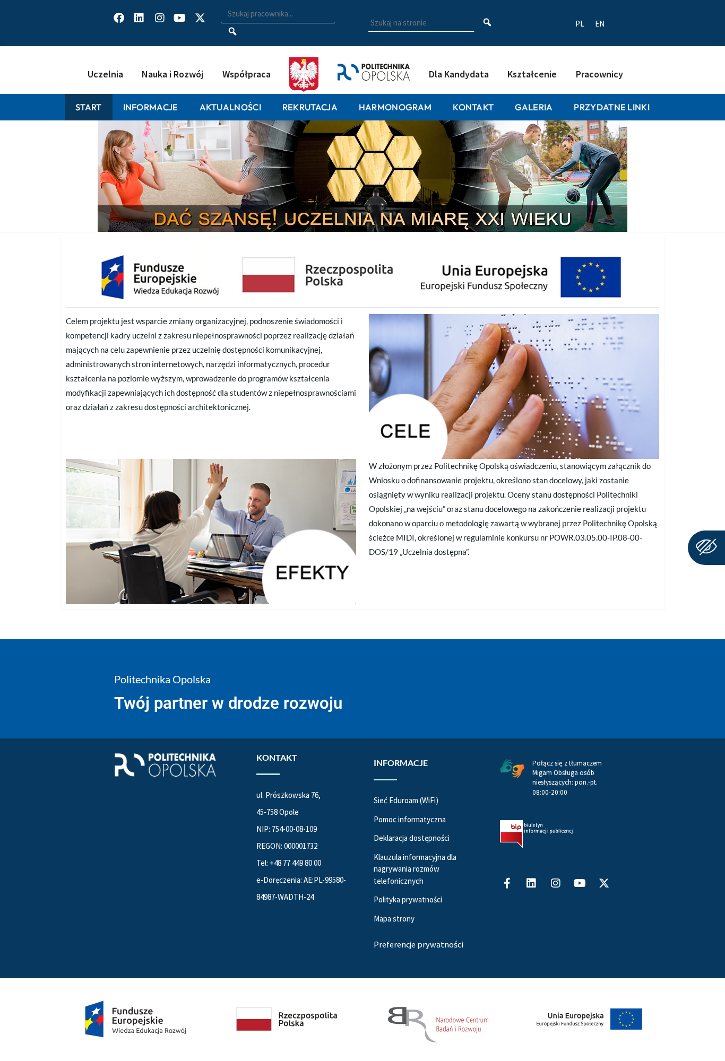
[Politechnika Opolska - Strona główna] (373, 61)
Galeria (534, 106)
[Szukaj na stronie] (487, 23)
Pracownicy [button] (599, 74)
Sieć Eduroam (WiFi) (406, 800)
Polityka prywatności (408, 899)
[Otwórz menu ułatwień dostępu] (706, 547)
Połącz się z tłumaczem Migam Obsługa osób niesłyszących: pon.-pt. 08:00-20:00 (567, 778)
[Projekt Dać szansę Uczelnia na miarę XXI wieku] (362, 1019)
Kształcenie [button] (532, 74)
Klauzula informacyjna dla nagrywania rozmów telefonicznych (415, 869)
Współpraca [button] (246, 74)
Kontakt (473, 106)
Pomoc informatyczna (410, 819)
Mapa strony (394, 919)
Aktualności (230, 106)
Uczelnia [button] (105, 74)
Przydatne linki (612, 106)
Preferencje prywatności (418, 944)
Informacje (150, 106)
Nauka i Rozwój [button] (172, 74)
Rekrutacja (310, 106)
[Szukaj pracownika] (232, 32)
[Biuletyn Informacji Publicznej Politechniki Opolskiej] (536, 834)
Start (88, 106)
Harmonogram (395, 106)
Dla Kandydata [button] (459, 74)
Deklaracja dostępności (412, 838)
